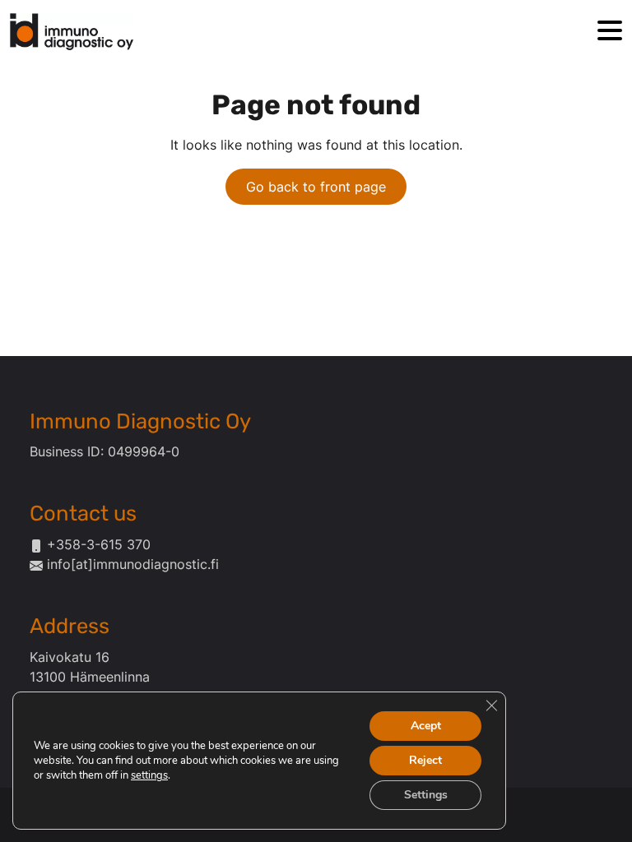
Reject (425, 760)
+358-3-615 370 (99, 544)
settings (149, 775)
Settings (426, 795)
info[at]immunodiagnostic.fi (133, 564)
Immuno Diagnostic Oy (140, 421)
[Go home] (71, 31)
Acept (426, 725)
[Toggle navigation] (609, 32)
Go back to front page (316, 186)
